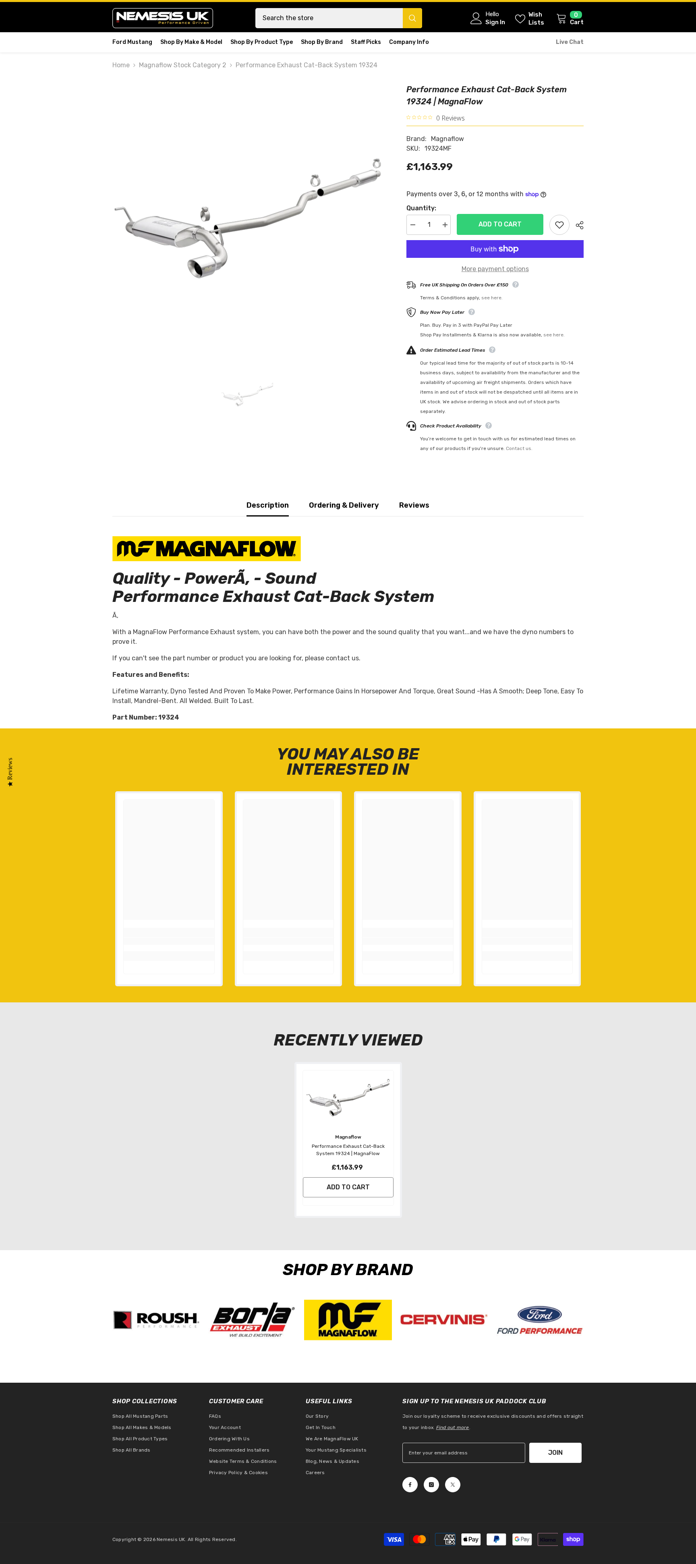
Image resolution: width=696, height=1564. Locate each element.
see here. (492, 298)
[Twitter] (452, 1484)
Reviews (414, 505)
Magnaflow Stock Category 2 (182, 65)
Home (121, 65)
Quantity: (421, 208)
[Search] (338, 18)
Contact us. (519, 448)
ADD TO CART (498, 224)
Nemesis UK (171, 1539)
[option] (247, 218)
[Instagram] (431, 1484)
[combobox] (329, 18)
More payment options (495, 269)
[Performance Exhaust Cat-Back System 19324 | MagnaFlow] (348, 1097)
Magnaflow (447, 139)
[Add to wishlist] (559, 225)
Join (555, 1452)
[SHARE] (577, 225)
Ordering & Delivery (344, 505)
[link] (169, 941)
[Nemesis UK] (156, 1320)
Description (267, 505)
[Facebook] (410, 1484)
